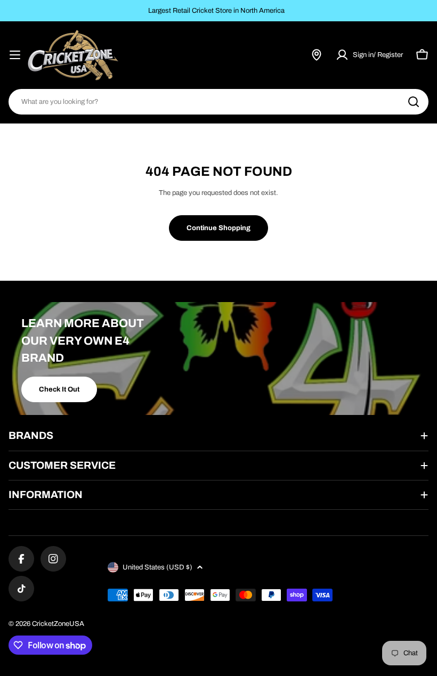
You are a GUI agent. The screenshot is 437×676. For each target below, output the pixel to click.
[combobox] (218, 102)
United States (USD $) (157, 567)
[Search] (413, 101)
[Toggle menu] (15, 54)
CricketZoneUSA (58, 624)
